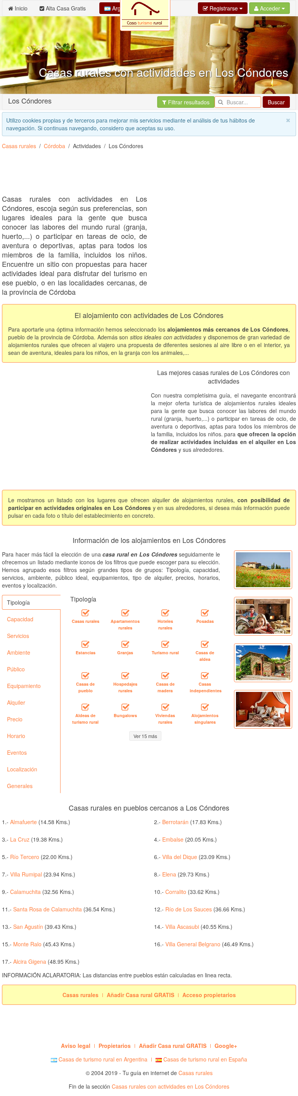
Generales (20, 786)
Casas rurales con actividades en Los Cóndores (170, 1086)
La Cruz (19, 839)
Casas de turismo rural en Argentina (102, 1059)
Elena (169, 874)
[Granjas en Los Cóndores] (125, 644)
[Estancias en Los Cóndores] (85, 644)
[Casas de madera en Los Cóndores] (165, 675)
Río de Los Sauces (188, 909)
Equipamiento (24, 686)
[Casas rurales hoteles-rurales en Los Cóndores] (165, 613)
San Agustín (28, 926)
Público (16, 669)
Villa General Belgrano (192, 944)
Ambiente (18, 652)
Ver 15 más (145, 736)
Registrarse (223, 8)
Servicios (18, 636)
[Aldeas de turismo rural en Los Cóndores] (85, 707)
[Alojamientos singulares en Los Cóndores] (205, 707)
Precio (15, 719)
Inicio (20, 8)
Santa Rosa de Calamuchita (47, 909)
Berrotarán (175, 822)
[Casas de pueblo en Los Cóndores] (85, 675)
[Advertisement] (143, 174)
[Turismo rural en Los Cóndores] (165, 644)
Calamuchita (25, 891)
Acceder (270, 8)
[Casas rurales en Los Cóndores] (85, 613)
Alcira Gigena (29, 961)
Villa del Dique (179, 857)
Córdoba (54, 146)
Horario (16, 736)
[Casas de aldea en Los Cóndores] (205, 644)
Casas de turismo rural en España (204, 1059)
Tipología (18, 602)
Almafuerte (23, 822)
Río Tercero (24, 857)
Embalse (173, 839)
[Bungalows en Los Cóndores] (125, 707)
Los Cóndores (30, 100)
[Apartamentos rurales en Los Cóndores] (125, 613)
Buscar (276, 102)
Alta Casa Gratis (65, 8)
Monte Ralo (27, 944)
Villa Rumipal (26, 874)
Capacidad (20, 619)
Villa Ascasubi (182, 926)
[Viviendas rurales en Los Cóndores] (165, 707)
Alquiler (16, 702)
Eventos (17, 752)
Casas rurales (19, 146)
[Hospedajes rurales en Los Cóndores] (125, 675)
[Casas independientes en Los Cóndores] (205, 675)
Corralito (175, 891)
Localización (22, 769)
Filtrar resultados (188, 102)
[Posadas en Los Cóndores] (205, 613)
